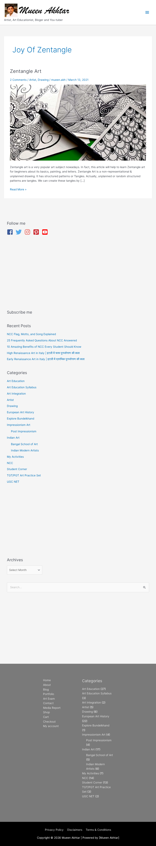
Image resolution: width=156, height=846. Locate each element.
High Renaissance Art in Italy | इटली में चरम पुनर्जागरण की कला (43, 353)
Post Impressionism (23, 431)
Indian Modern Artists (25, 450)
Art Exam (49, 698)
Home (47, 680)
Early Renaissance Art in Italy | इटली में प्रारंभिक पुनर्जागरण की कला (45, 359)
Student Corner (17, 469)
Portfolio (48, 694)
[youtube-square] (46, 232)
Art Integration (16, 393)
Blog (46, 689)
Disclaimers (74, 829)
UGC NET (13, 481)
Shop (46, 712)
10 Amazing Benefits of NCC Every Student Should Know (44, 346)
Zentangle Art (25, 71)
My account (51, 726)
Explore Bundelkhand (20, 418)
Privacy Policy (54, 829)
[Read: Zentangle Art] (78, 122)
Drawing (43, 79)
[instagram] (28, 232)
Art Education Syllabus (21, 387)
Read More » (18, 189)
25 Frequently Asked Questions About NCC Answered (42, 340)
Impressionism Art (18, 424)
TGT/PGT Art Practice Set (24, 475)
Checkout (49, 721)
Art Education (16, 381)
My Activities (15, 456)
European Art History (20, 412)
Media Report (52, 707)
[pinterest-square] (37, 232)
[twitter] (20, 232)
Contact (48, 703)
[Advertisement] (78, 273)
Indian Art (13, 437)
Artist (32, 79)
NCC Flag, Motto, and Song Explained (31, 334)
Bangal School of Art (24, 444)
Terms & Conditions (98, 829)
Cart (46, 717)
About (47, 684)
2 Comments (18, 79)
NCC (10, 463)
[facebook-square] (11, 232)
